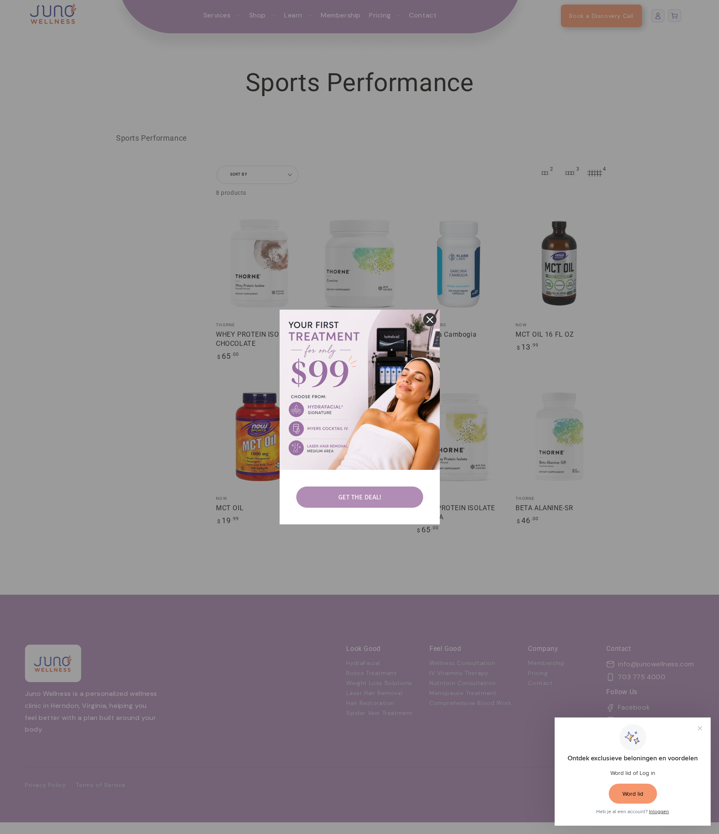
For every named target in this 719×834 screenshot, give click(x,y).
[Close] (430, 320)
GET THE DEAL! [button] (359, 497)
